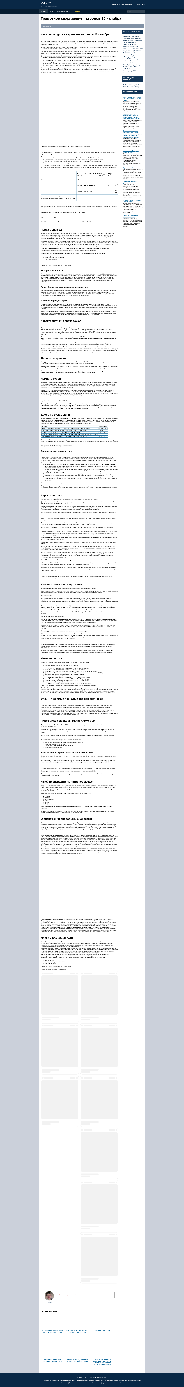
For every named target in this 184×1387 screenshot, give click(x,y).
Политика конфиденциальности (102, 1227)
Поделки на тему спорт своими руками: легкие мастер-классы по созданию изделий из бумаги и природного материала (132, 134)
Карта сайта (119, 1227)
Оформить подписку (63, 11)
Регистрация (141, 4)
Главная (43, 11)
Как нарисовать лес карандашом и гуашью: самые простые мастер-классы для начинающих (131, 116)
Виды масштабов (129, 168)
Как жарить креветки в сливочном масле (130, 216)
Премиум (77, 11)
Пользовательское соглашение (79, 1227)
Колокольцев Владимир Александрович (131, 151)
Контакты (64, 1227)
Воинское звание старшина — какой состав (132, 200)
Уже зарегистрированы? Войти (123, 4)
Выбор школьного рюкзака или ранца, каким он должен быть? (132, 98)
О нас (51, 11)
